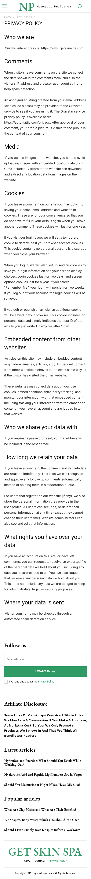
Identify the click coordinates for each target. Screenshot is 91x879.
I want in (43, 671)
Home (8, 17)
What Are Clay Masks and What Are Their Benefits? (40, 809)
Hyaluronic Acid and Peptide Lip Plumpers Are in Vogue (43, 774)
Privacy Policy (46, 681)
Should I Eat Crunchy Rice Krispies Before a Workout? (42, 830)
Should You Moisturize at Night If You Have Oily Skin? (42, 784)
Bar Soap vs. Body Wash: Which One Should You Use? (41, 820)
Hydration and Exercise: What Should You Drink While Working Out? (42, 762)
